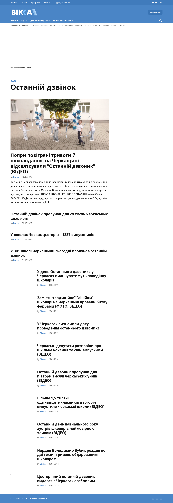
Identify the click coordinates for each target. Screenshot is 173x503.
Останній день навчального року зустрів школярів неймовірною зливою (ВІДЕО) (67, 428)
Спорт (60, 25)
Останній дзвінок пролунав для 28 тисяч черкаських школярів (59, 216)
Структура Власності (63, 2)
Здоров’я (78, 25)
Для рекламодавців (40, 21)
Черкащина (35, 25)
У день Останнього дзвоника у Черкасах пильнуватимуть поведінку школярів (71, 275)
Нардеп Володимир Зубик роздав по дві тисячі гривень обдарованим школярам (71, 454)
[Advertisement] (86, 45)
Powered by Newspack (39, 498)
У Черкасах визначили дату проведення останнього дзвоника (68, 325)
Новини (14, 21)
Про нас (46, 2)
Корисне (45, 25)
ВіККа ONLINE (155, 12)
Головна (14, 2)
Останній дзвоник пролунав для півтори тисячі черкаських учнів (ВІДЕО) (67, 376)
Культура (69, 25)
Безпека (96, 25)
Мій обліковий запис (63, 21)
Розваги (87, 25)
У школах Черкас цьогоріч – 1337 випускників (52, 234)
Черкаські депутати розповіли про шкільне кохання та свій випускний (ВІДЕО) (70, 350)
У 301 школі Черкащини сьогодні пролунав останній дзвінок (59, 253)
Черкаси (24, 25)
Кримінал (105, 25)
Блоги (24, 2)
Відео (24, 21)
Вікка (16, 177)
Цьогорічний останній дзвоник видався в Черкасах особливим (66, 478)
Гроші (113, 25)
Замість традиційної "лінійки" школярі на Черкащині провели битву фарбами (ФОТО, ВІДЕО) (72, 302)
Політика (122, 25)
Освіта (53, 25)
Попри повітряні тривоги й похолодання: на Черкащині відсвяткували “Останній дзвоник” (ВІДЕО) (53, 163)
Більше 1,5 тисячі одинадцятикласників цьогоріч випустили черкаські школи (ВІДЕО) (70, 402)
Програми (35, 2)
